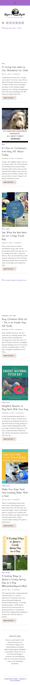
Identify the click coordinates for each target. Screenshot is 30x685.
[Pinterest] (19, 23)
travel (8, 229)
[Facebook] (7, 23)
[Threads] (13, 23)
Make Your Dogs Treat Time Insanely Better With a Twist (15, 492)
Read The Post (10, 98)
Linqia (4, 402)
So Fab (8, 572)
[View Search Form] (3, 22)
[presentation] (15, 44)
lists (10, 315)
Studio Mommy (15, 680)
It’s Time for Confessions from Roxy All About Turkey (14, 151)
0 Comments (16, 74)
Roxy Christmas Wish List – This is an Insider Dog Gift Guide (14, 322)
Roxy (3, 63)
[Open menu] (15, 3)
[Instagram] (10, 23)
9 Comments (16, 589)
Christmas (5, 315)
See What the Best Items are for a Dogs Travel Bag (14, 235)
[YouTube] (16, 23)
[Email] (22, 23)
